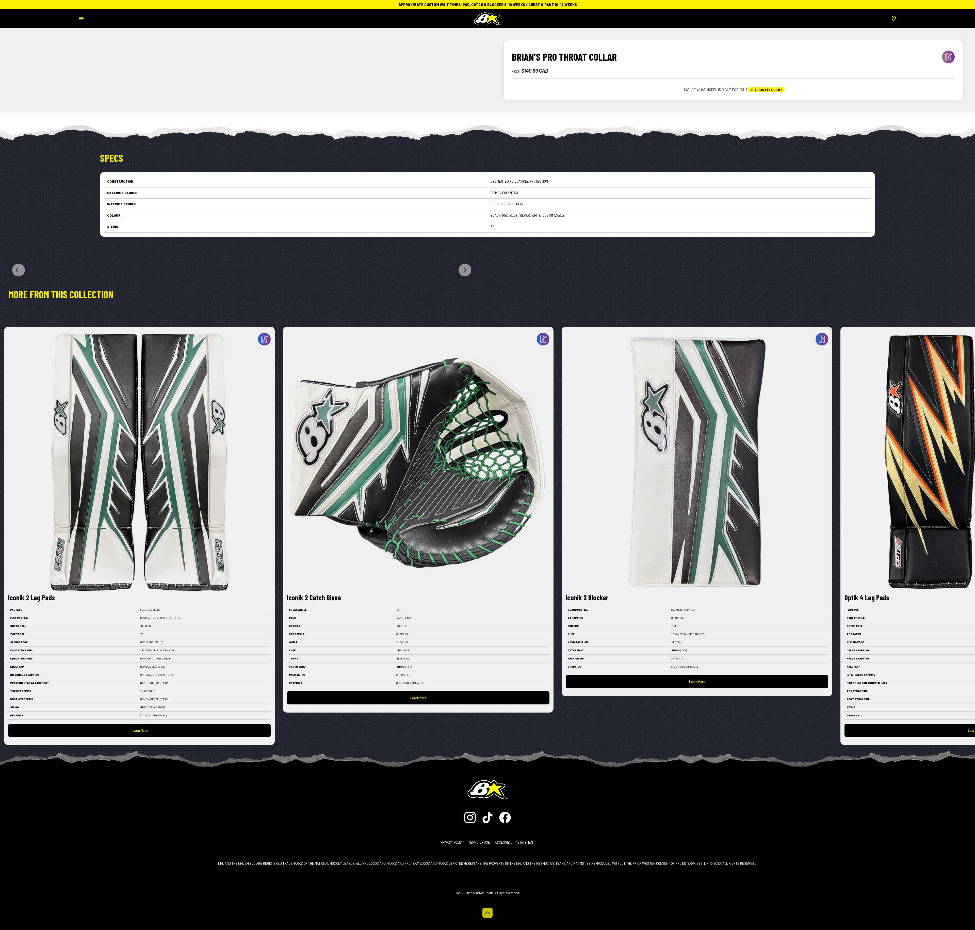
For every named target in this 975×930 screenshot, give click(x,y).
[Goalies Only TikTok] (488, 817)
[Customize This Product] (264, 339)
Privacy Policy (452, 842)
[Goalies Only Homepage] (487, 17)
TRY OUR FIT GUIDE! (766, 89)
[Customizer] (948, 57)
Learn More (140, 730)
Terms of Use (479, 842)
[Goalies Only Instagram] (471, 817)
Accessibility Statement (515, 842)
